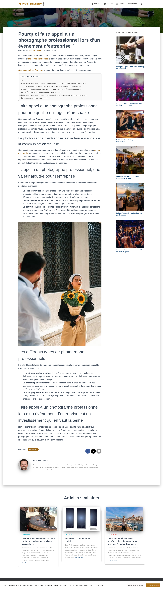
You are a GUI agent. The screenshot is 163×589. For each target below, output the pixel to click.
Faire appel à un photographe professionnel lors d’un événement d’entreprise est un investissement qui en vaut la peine (54, 96)
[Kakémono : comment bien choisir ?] (81, 519)
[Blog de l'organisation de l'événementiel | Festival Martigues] (31, 4)
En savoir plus (99, 585)
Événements (132, 4)
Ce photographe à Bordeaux (30, 70)
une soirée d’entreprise (38, 59)
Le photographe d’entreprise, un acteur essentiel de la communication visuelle (53, 86)
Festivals (96, 4)
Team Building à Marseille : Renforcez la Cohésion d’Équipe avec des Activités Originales (123, 541)
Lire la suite (26, 563)
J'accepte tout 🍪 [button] (153, 585)
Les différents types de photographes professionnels (41, 92)
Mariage (109, 4)
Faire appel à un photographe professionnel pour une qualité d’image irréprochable (53, 83)
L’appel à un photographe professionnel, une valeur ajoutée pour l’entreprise (51, 89)
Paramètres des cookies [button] (136, 585)
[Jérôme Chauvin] (23, 464)
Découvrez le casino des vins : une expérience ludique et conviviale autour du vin (38, 541)
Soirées (121, 4)
